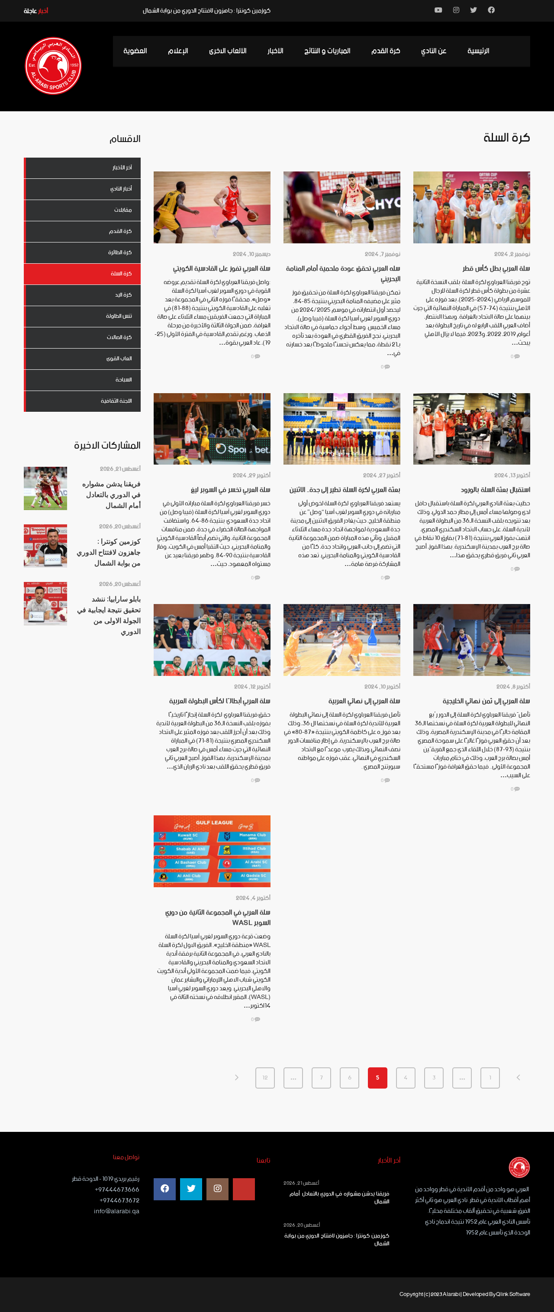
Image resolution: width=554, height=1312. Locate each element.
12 (265, 1078)
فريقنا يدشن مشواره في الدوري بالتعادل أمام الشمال (340, 1198)
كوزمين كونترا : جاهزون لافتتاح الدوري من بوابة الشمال (207, 11)
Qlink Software (513, 1294)
